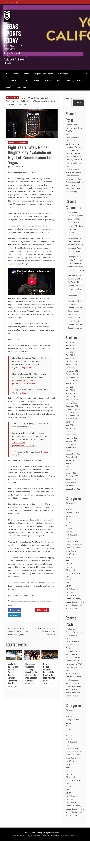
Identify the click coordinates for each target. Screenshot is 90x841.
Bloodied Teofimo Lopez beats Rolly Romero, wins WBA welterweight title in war (74, 159)
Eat (67, 525)
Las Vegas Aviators (75, 80)
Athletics (48, 80)
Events (69, 528)
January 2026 (71, 364)
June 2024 (70, 425)
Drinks (68, 522)
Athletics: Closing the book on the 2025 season (46, 631)
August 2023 (71, 457)
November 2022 (73, 485)
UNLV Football (72, 589)
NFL (67, 560)
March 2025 (71, 396)
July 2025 (70, 383)
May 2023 (70, 466)
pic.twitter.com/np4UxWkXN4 (25, 383)
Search (69, 98)
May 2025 (70, 390)
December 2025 (73, 368)
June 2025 (70, 387)
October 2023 (72, 450)
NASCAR (70, 554)
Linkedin (15, 615)
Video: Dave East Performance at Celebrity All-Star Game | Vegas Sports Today (75, 307)
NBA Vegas (63, 73)
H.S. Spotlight (71, 535)
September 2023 (73, 454)
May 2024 (70, 428)
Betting (69, 506)
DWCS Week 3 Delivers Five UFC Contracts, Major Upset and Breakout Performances (74, 143)
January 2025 (71, 403)
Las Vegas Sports (17, 601)
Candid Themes (70, 836)
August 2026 (71, 342)
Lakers (68, 538)
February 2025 (72, 399)
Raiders (26, 73)
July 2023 (70, 460)
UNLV (59, 80)
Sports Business (23, 87)
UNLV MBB (70, 592)
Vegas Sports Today (12, 33)
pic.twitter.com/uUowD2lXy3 (24, 446)
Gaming (69, 532)
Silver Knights (71, 570)
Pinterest (43, 610)
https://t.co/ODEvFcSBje (22, 380)
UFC (26, 80)
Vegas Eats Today (73, 599)
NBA (68, 557)
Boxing (36, 80)
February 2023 (72, 476)
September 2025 (73, 377)
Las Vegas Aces (12, 80)
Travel (68, 579)
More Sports (71, 551)
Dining (68, 519)
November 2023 (73, 447)
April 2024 (70, 431)
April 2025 (70, 393)
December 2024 (73, 406)
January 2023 (71, 479)
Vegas (48, 601)
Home (15, 73)
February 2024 (72, 438)
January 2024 (71, 441)
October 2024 (72, 412)
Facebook (15, 610)
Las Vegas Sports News (32, 601)
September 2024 (73, 415)
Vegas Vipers (71, 608)
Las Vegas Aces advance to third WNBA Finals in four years (18, 631)
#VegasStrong (26, 367)
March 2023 (71, 473)
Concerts (69, 516)
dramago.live (73, 238)
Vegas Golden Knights (43, 73)
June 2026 (70, 348)
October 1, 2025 (19, 393)
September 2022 (73, 489)
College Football (72, 512)
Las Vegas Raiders (73, 548)
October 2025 (72, 374)
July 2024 (70, 422)
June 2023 (70, 463)
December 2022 (73, 482)
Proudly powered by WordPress (26, 836)
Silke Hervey (73, 275)
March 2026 (71, 358)
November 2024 (73, 409)
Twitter (29, 610)
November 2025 (73, 371)
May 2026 (70, 352)
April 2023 (70, 470)
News (44, 601)
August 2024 (71, 419)
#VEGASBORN (18, 442)
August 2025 (71, 380)
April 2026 (70, 355)
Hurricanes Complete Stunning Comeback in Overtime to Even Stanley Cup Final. (31, 672)
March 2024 (71, 434)
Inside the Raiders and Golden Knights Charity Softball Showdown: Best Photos (13, 673)
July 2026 (70, 345)
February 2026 (72, 361)
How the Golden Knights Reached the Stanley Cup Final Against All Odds (49, 672)
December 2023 (73, 444)
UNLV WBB (71, 595)
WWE (8, 87)
